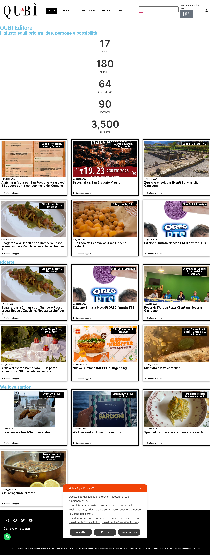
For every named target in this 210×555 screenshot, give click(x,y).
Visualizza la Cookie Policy (84, 522)
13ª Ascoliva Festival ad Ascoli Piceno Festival (99, 244)
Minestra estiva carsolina (162, 368)
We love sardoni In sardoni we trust (97, 432)
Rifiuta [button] (105, 532)
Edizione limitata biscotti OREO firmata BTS (175, 243)
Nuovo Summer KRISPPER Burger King (100, 368)
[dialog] (105, 511)
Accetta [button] (81, 532)
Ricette (7, 262)
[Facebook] (15, 520)
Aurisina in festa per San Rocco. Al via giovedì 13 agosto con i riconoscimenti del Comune (33, 184)
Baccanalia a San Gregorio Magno (96, 182)
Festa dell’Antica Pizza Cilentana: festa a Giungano (173, 309)
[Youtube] (30, 520)
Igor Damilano (194, 548)
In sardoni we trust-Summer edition (26, 432)
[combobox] (158, 9)
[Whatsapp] (7, 536)
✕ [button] (140, 488)
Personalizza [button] (129, 532)
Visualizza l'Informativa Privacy (120, 522)
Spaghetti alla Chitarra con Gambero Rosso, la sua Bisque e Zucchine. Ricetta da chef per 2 (32, 246)
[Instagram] (7, 520)
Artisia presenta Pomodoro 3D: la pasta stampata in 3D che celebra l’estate (29, 369)
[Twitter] (22, 520)
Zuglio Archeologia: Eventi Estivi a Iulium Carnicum (172, 184)
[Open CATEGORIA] (94, 10)
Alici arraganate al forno (18, 493)
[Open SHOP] (110, 10)
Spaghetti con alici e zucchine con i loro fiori (175, 432)
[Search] (141, 15)
